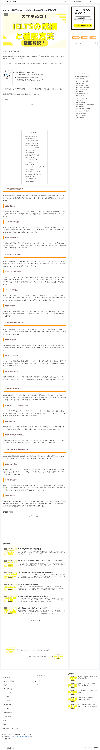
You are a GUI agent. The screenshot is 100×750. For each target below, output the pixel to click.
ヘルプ (4, 685)
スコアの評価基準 (31, 178)
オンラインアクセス (31, 159)
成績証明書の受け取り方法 (32, 155)
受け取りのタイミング (32, 162)
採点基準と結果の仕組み (31, 145)
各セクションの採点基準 (32, 148)
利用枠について (8, 704)
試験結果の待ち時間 (30, 164)
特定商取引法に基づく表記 (10, 728)
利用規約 (5, 724)
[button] (95, 43)
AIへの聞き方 (8, 689)
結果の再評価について (32, 143)
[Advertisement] (34, 116)
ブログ (6, 512)
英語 (12, 512)
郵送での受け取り (31, 157)
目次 (32, 132)
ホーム (4, 720)
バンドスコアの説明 (31, 150)
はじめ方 (6, 697)
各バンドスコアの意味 (32, 140)
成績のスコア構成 (31, 176)
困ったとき (7, 708)
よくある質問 (8, 700)
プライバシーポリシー (9, 681)
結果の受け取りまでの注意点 (34, 171)
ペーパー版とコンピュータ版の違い (35, 167)
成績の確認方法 (30, 138)
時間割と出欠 (8, 712)
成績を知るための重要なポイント (33, 174)
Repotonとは (8, 693)
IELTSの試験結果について (32, 136)
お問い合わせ (6, 677)
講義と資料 (7, 716)
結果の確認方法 (30, 152)
